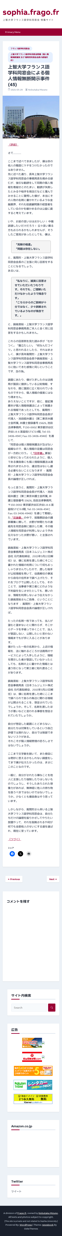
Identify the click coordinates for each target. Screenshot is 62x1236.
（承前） (13, 144)
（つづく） (14, 839)
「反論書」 (17, 517)
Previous (14, 879)
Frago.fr (21, 1213)
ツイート (16, 1191)
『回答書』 (38, 453)
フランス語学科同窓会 (20, 48)
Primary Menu (12, 32)
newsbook (48, 1224)
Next (53, 879)
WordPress (26, 1224)
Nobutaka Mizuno (37, 89)
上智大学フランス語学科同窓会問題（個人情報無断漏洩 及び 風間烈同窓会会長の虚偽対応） (30, 57)
